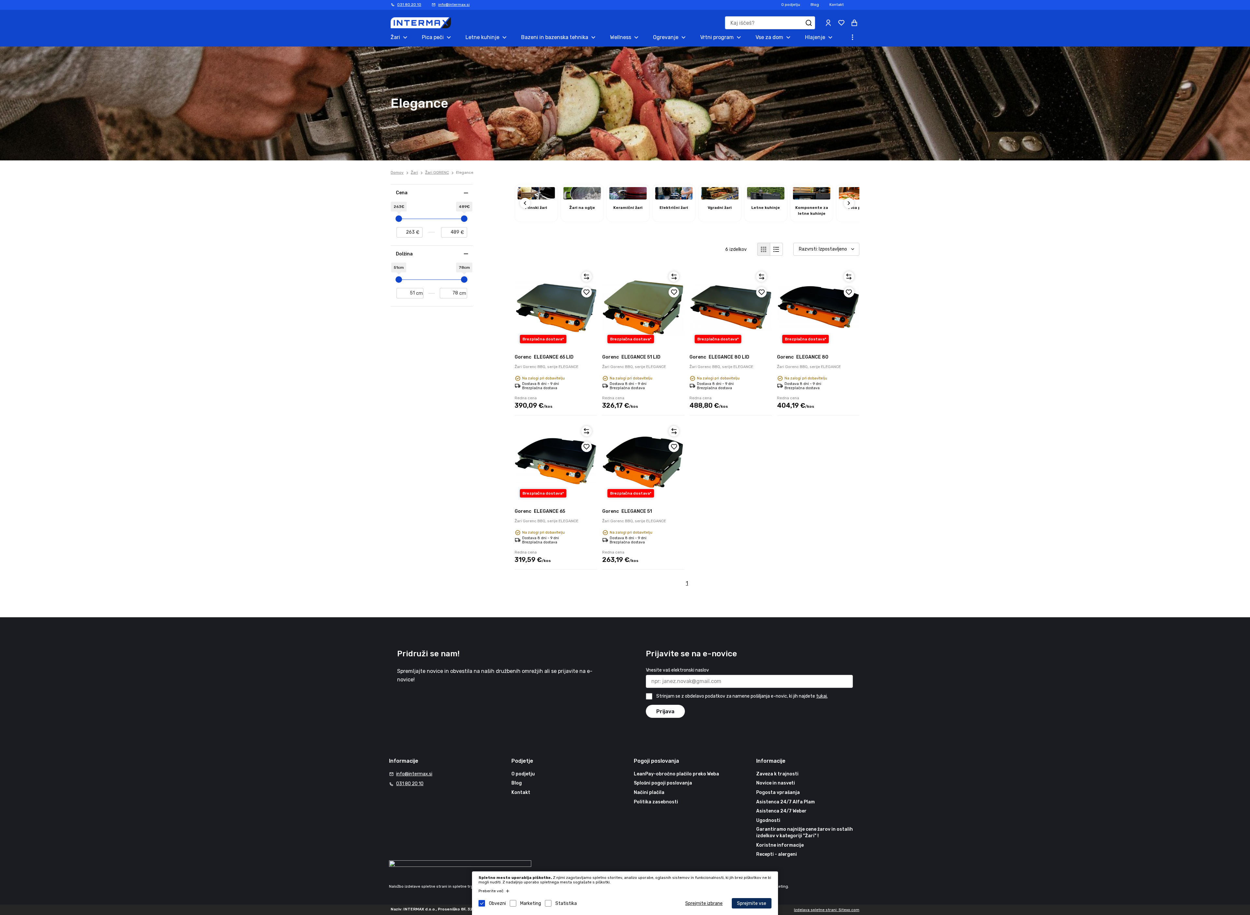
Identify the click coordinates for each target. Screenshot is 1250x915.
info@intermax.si (454, 4)
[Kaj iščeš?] (808, 22)
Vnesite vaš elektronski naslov (677, 670)
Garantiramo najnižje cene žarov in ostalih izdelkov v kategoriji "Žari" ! (804, 832)
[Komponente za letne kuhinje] (811, 198)
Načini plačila (649, 792)
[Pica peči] (857, 198)
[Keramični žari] (628, 198)
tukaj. (822, 696)
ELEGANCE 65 (540, 511)
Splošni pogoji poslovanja (663, 783)
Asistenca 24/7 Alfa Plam (785, 802)
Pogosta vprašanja (778, 792)
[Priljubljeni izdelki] (841, 23)
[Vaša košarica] (854, 23)
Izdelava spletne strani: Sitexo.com (826, 910)
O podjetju (790, 4)
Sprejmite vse (751, 903)
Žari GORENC (437, 172)
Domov (397, 172)
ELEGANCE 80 (802, 357)
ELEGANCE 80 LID (719, 357)
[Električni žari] (674, 198)
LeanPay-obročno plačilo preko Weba (676, 774)
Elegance (464, 172)
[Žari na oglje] (582, 198)
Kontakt (836, 4)
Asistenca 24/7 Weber (781, 811)
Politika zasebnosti (656, 802)
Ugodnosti (768, 820)
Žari (414, 172)
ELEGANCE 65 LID (544, 357)
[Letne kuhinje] (766, 198)
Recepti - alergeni (776, 854)
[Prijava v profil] (828, 23)
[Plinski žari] (536, 198)
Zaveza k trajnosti (777, 774)
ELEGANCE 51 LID (631, 357)
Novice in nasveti (775, 783)
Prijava (665, 711)
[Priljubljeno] (586, 292)
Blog (815, 4)
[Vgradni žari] (720, 198)
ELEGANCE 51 (627, 511)
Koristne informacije (780, 845)
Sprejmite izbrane (704, 903)
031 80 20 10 (409, 4)
